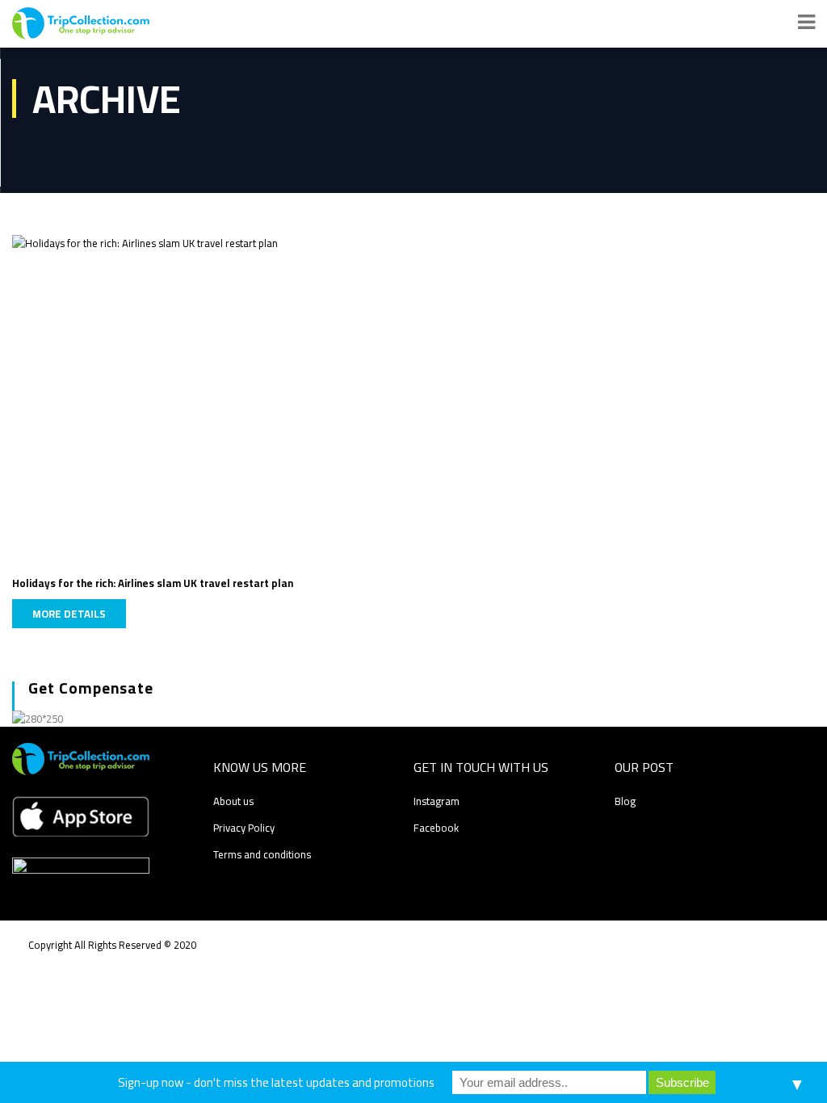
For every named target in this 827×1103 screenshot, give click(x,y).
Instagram (437, 801)
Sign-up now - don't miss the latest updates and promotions (276, 1082)
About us (233, 801)
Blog (625, 801)
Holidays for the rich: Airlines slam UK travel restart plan (152, 583)
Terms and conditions (262, 854)
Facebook (436, 827)
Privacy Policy (244, 827)
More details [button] (69, 613)
